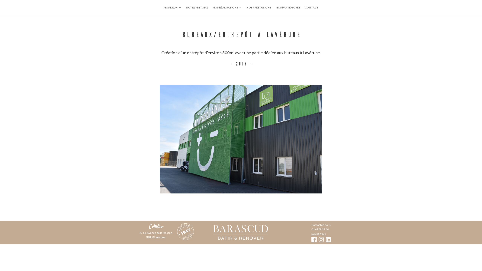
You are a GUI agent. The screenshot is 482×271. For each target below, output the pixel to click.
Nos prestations (258, 7)
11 (252, 192)
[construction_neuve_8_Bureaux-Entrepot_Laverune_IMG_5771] (241, 139)
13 (258, 192)
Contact (311, 7)
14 (261, 192)
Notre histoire (197, 7)
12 (255, 192)
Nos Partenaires (288, 7)
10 (249, 192)
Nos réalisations (225, 7)
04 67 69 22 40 (320, 229)
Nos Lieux (171, 7)
